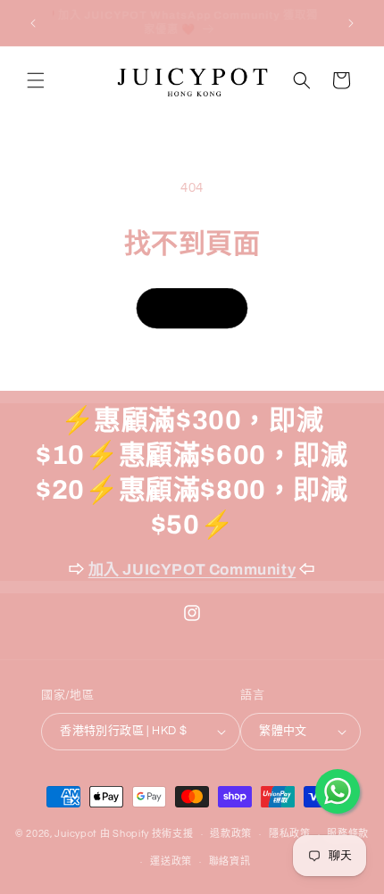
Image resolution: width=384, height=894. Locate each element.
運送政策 (171, 861)
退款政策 (231, 834)
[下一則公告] (351, 23)
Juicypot (75, 834)
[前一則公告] (33, 23)
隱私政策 (290, 834)
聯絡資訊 (230, 861)
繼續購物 (192, 308)
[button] (35, 80)
